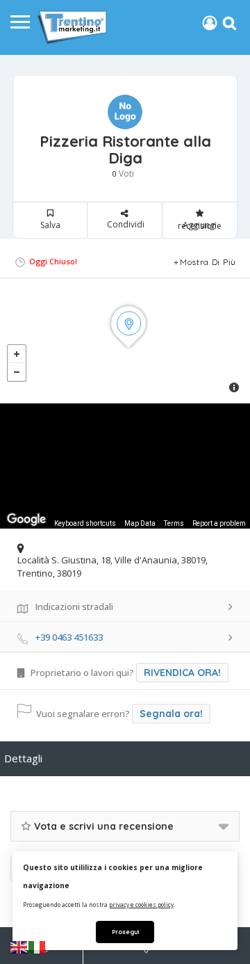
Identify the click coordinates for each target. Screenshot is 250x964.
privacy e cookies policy (141, 904)
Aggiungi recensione (200, 225)
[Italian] (37, 946)
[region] (125, 466)
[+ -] (125, 340)
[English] (19, 946)
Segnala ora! (171, 713)
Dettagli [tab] (23, 758)
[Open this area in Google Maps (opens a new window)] (26, 520)
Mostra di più (208, 262)
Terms (174, 523)
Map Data (140, 523)
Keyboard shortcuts (85, 523)
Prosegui (125, 931)
